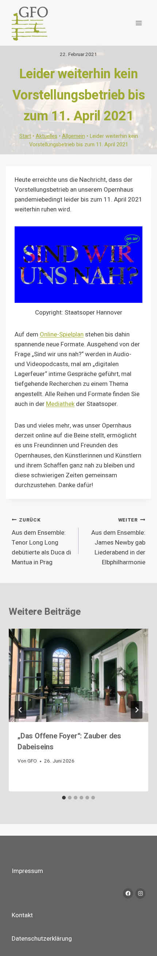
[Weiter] (136, 710)
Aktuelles (46, 136)
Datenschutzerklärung (42, 938)
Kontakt (22, 915)
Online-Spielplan (62, 334)
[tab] (64, 797)
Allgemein (73, 136)
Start (25, 136)
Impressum (27, 871)
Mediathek (60, 404)
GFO (32, 761)
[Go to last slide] (20, 710)
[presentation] (78, 675)
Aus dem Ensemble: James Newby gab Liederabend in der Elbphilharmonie (118, 541)
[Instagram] (140, 893)
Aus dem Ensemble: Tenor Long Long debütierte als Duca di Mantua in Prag (41, 541)
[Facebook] (128, 893)
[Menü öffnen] (138, 23)
